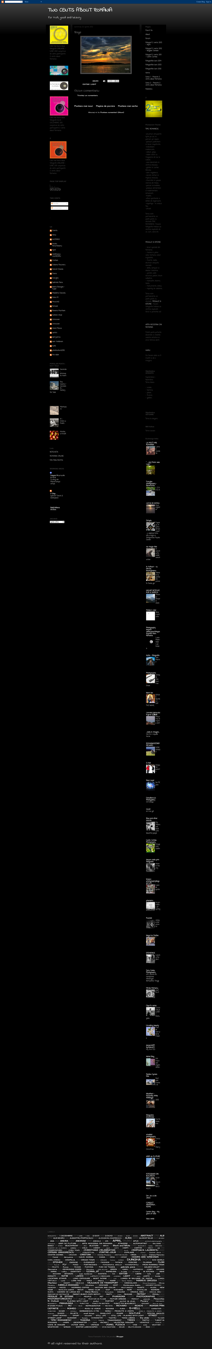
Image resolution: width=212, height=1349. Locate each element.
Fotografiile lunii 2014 (153, 61)
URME (95, 1322)
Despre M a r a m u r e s (57, 476)
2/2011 (96, 1236)
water (145, 1325)
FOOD (75, 1265)
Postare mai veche (128, 106)
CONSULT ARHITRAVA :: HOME (151, 1205)
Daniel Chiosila (57, 269)
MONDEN (52, 1287)
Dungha (55, 278)
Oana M (55, 298)
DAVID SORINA (86, 1257)
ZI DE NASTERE (108, 1327)
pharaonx (149, 900)
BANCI (51, 1246)
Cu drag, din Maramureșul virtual (55, 481)
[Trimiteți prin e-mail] (108, 81)
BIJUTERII (93, 1246)
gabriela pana (128, 1267)
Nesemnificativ (158, 614)
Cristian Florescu (104, 1255)
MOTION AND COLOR (105, 1287)
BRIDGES (158, 1246)
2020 (120, 1236)
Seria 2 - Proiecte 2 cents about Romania (154, 84)
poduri (96, 1301)
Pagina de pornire (105, 106)
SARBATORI (156, 1309)
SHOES (60, 1313)
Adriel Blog (150, 1056)
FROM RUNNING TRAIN (153, 1265)
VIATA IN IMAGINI (56, 1325)
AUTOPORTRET (140, 1243)
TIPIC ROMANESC (152, 129)
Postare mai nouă (83, 106)
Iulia (149, 1274)
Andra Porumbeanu (57, 245)
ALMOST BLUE (146, 1238)
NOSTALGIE (142, 1290)
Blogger (120, 1336)
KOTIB (64, 1276)
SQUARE (88, 1316)
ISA (113, 1274)
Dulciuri (112, 1260)
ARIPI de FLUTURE (153, 1156)
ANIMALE (97, 1241)
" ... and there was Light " (153, 463)
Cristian (55, 260)
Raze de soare (157, 1303)
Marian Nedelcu (127, 1281)
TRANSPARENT (114, 1320)
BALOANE (157, 1243)
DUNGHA (134, 1259)
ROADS (139, 1305)
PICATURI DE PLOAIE (97, 1299)
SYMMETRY (97, 1318)
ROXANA (110, 1309)
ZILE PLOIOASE (134, 1327)
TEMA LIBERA (128, 1318)
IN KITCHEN (148, 1271)
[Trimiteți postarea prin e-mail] (104, 81)
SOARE (119, 1313)
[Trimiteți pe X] (113, 81)
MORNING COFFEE (80, 1287)
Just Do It (157, 991)
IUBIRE (138, 1274)
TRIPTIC (145, 1320)
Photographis (151, 673)
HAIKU (148, 350)
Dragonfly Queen (158, 846)
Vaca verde (150, 1219)
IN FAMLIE (136, 1271)
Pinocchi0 (55, 302)
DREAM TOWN (88, 1260)
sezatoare (51, 1313)
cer (158, 1248)
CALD (84, 1248)
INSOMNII (57, 1274)
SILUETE (74, 1313)
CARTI (125, 1248)
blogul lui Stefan (152, 935)
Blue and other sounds (151, 819)
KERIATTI (52, 1276)
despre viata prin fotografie (152, 860)
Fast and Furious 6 (158, 1081)
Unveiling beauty (152, 1025)
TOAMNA (85, 1320)
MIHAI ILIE (80, 1283)
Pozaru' (144, 1301)
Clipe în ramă (151, 1005)
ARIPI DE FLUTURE (67, 1243)
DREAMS (103, 1260)
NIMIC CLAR (94, 1290)
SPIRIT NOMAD (60, 1316)
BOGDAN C (142, 1246)
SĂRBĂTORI (52, 1311)
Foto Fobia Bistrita (56, 460)
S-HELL (134, 1308)
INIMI (161, 1271)
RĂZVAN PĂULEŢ (55, 1306)
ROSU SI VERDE (93, 1309)
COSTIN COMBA (55, 1255)
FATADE (119, 1262)
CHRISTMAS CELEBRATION (99, 1250)
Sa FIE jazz (158, 783)
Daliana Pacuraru (58, 265)
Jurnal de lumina (152, 503)
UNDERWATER (80, 1322)
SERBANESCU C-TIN (89, 1311)
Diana (54, 274)
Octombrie (109, 1292)
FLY (64, 1264)
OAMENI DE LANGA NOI (68, 1292)
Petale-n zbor (151, 610)
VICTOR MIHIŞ (78, 1325)
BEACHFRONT (71, 1246)
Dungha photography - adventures (151, 483)
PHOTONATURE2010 (60, 1299)
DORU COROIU (54, 1260)
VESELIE (158, 1322)
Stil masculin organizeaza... (158, 1062)
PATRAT (141, 1294)
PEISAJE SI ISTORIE (153, 242)
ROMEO (71, 1308)
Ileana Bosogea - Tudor (58, 288)
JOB (158, 1274)
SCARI (62, 1311)
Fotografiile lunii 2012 (153, 69)
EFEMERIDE (150, 953)
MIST (115, 1285)
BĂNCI (60, 1246)
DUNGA (121, 1260)
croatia (157, 1159)
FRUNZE (77, 1267)
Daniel (55, 1257)
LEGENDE (117, 1276)
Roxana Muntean (58, 311)
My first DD (150, 1049)
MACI (89, 1281)
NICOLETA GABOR (66, 1290)
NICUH (81, 1290)
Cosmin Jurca (155, 1252)
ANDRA (64, 1241)
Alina (54, 235)
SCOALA (73, 1311)
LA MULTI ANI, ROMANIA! (151, 444)
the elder (55, 355)
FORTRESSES (90, 1265)
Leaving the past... (158, 957)
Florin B (56, 1265)
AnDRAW (56, 240)
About (148, 34)
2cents (54, 231)
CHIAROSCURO (55, 1250)
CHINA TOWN (74, 1250)
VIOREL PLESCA (115, 1324)
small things (89, 1313)
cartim (54, 333)
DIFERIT (124, 1257)
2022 (135, 1236)
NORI (129, 1290)
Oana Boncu (91, 1292)
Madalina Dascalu (59, 293)
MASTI (67, 1283)
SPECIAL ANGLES (155, 1313)
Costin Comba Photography (151, 841)
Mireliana (90, 1285)
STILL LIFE (101, 1316)
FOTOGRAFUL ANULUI (112, 1265)
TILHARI (161, 1318)
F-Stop (52, 493)
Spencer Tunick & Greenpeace (56, 497)
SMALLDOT (105, 1313)
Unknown (56, 320)
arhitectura (51, 1243)
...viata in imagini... (152, 732)
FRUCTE (55, 1267)
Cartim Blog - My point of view (152, 1213)
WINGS (67, 1327)
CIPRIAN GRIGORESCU (61, 1252)
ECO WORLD (158, 1260)
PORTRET (109, 1301)
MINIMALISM (130, 1283)
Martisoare (63, 408)
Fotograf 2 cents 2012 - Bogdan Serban (154, 49)
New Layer (150, 780)
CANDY (96, 1248)
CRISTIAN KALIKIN (121, 1255)
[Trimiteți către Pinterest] (118, 81)
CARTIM (138, 1248)
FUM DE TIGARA (107, 1267)
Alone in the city (158, 866)
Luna (63, 1281)
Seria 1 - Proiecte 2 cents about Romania (154, 78)
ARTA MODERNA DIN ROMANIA (97, 1243)
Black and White (121, 1245)
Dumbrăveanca (158, 1121)
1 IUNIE (79, 1236)
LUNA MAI (76, 1281)
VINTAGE (95, 1325)
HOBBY (150, 1269)
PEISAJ (155, 1294)
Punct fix (149, 30)
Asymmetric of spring (158, 905)
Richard (55, 306)
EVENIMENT (89, 1262)
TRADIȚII (101, 1320)
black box (149, 693)
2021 (128, 1236)
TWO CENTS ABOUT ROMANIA (80, 10)
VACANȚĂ (104, 1322)
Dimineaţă (149, 802)
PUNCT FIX (84, 1303)
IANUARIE (160, 1269)
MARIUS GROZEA (146, 1280)
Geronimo (90, 1269)
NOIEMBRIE (118, 1290)
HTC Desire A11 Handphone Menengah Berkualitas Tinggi (152, 977)
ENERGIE (73, 1262)
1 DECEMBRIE (66, 1236)
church (126, 1250)
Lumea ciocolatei (158, 450)
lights (138, 1276)
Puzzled (149, 918)
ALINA (128, 1238)
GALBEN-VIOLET (151, 1267)
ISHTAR (86, 84)
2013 (157, 1100)
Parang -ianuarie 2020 (158, 598)
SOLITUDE (134, 1313)
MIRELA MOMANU (68, 1285)
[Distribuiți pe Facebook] (115, 81)
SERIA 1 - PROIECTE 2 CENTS (119, 1311)
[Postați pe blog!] (111, 81)
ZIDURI (122, 1327)
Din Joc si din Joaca (151, 1197)
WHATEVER (53, 1327)
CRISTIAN (85, 1254)
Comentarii (57, 208)
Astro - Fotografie (152, 655)
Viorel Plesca (57, 328)
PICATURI (82, 1299)
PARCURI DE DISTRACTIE (58, 1294)
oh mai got (150, 811)
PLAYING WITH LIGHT (77, 1301)
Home (148, 73)
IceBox (64, 1271)
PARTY (109, 1294)
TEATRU (112, 1318)
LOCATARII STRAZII (57, 1278)
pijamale (146, 1299)
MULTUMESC (127, 1287)
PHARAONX (118, 1296)
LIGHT (93, 84)
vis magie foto (151, 547)
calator (73, 1248)
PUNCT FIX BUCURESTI (125, 1303)
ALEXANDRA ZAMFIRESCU (110, 1238)
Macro (101, 1281)
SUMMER (72, 1318)
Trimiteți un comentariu (87, 95)
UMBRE (66, 1322)
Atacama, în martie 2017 (158, 720)
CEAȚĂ (150, 1248)
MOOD (63, 1287)
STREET (152, 1315)
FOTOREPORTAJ (132, 1265)
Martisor (52, 1283)
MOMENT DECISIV (153, 1285)
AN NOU (161, 1238)
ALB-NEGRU (59, 1238)
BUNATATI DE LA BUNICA (57, 1248)
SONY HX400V (158, 749)
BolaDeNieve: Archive (55, 508)
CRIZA (133, 1255)
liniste (157, 1276)
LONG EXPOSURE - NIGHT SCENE (90, 1278)
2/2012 (109, 1236)
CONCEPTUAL (88, 1252)
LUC (115, 1278)
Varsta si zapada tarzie (152, 735)
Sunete (85, 1318)
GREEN (113, 1269)
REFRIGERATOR (93, 1306)
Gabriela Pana (57, 283)
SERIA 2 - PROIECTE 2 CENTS (150, 1311)
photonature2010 (58, 350)
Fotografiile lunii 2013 (153, 65)
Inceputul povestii (158, 768)
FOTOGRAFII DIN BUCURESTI (152, 1175)
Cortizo (143, 1252)
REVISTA (109, 1306)
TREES (131, 1320)
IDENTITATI (76, 1271)
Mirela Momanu (152, 988)
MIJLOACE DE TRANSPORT (102, 1283)
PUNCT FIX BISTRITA (100, 1303)
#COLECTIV (52, 1236)
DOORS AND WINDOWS (145, 1257)
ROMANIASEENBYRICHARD (153, 744)
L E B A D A (158, 488)
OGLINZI (121, 1292)
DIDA (112, 1257)
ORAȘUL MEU (155, 1292)
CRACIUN (73, 1255)
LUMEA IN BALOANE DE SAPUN (136, 1278)
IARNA (54, 1271)
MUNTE (140, 1287)
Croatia (144, 1255)
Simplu (149, 520)
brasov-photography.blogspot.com (152, 881)
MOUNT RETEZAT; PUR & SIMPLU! (153, 591)
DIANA (102, 1257)
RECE (80, 1306)
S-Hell (148, 763)
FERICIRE (132, 1262)
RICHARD (121, 1305)
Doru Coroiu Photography (151, 971)
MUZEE (153, 1287)
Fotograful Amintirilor (150, 1116)
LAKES (79, 1276)
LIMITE (146, 1276)
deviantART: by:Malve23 (150, 1046)
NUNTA (50, 1292)
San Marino (158, 659)
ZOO (148, 1327)
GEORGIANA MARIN (71, 1269)
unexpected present (158, 923)
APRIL (117, 1240)
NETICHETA (54, 452)
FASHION (105, 1262)
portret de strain (127, 1301)
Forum (148, 38)
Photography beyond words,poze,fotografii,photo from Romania (153, 631)
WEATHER (156, 1325)
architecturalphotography (153, 1241)
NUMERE (155, 1290)
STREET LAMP (55, 1318)
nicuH (148, 809)
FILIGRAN (147, 1262)
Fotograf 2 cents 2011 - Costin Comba (153, 55)
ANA (52, 1241)
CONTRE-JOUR (107, 1252)
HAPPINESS (138, 1269)
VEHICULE (144, 1322)
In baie (124, 1271)
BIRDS (106, 1246)
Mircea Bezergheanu (149, 1283)
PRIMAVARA (66, 1303)
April (54, 250)
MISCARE (103, 1285)
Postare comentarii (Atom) (112, 112)
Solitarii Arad (57, 315)
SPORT (76, 1316)
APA (106, 1241)
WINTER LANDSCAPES (87, 1327)
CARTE (116, 1248)
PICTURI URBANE (118, 1299)
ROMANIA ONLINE (57, 456)
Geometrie (52, 1269)
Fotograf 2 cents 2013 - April (154, 43)
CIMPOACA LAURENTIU (56, 255)
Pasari (119, 1294)
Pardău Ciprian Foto (151, 1075)
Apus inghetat (158, 507)
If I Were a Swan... (63, 421)
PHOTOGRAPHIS (145, 1296)
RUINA (122, 1309)
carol (108, 1248)
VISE (135, 1325)
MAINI (113, 1281)
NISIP (108, 1290)
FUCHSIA (89, 1267)
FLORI (161, 1262)
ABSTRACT (147, 1235)
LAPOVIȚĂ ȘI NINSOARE (100, 1276)
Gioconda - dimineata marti (63, 372)
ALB (162, 1235)
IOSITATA (102, 1274)
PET (101, 1296)
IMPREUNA (111, 1271)
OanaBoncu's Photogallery (151, 799)
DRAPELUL (70, 1260)
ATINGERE (123, 1243)
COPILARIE (129, 1252)
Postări (55, 203)
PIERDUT (135, 1299)
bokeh (151, 1246)
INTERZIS (68, 1274)
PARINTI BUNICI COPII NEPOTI (86, 1294)
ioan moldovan (57, 342)
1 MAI (88, 1236)
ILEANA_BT (92, 1271)
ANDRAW (81, 1241)
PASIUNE (128, 1294)
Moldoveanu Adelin (131, 1285)
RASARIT (145, 1303)
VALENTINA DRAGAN (124, 1322)
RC (70, 1305)
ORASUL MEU (137, 1292)
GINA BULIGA (102, 1269)
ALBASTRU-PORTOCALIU (81, 1238)
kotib (54, 346)
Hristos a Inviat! (63, 432)
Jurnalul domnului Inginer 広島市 (153, 713)
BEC (85, 1246)
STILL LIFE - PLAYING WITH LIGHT (127, 1316)
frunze (65, 1267)
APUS (136, 1241)
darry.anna (56, 337)
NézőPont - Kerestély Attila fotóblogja (152, 1096)
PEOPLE (87, 1296)
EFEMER (58, 1262)
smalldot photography (151, 1135)
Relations (149, 89)
